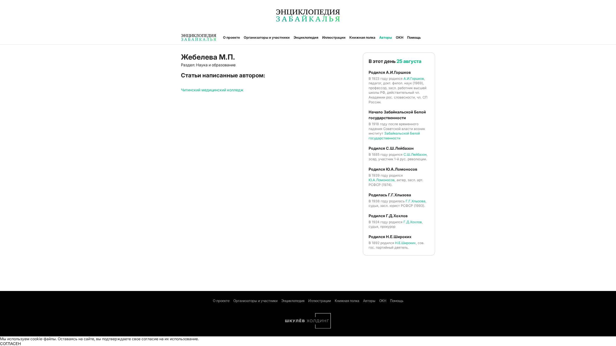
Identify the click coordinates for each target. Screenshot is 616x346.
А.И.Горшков (414, 78)
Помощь (414, 37)
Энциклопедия (306, 37)
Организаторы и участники (267, 37)
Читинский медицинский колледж (212, 89)
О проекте (231, 37)
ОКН (399, 37)
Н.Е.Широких (405, 243)
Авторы (385, 37)
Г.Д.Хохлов (413, 222)
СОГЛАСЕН (10, 343)
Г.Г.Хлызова (415, 201)
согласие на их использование (169, 338)
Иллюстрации (334, 37)
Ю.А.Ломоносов (382, 180)
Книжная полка (362, 37)
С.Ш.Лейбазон (415, 154)
